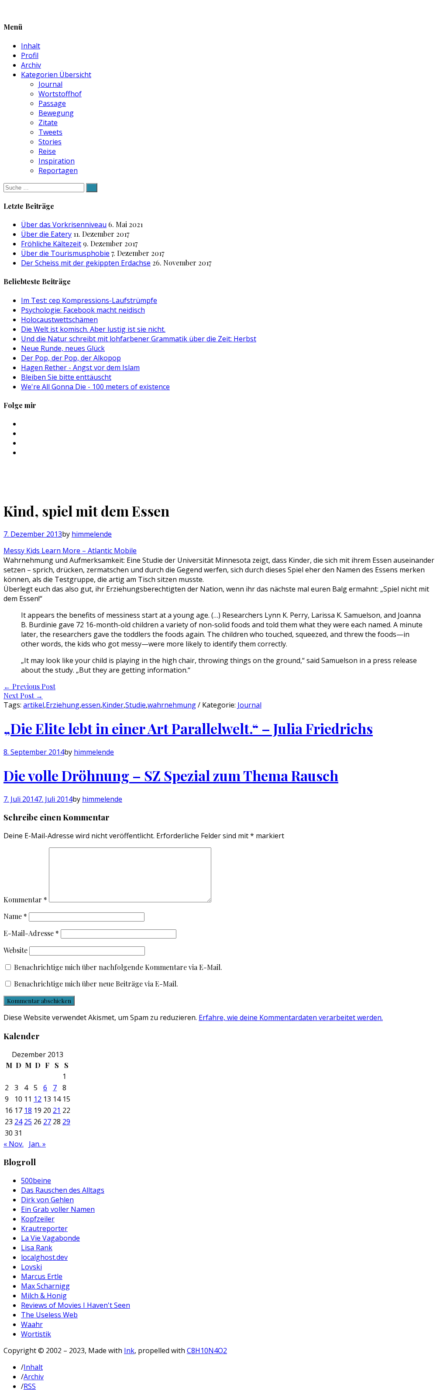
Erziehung (62, 705)
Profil (29, 55)
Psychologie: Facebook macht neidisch (83, 310)
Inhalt (30, 46)
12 (37, 1099)
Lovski (31, 1267)
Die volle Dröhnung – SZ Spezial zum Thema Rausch (170, 775)
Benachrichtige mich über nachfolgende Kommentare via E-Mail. (118, 967)
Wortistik (36, 1334)
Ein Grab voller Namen (58, 1209)
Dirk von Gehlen (47, 1199)
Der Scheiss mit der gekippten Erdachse (86, 263)
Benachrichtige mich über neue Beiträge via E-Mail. (96, 983)
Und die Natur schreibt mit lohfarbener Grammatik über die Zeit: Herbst (138, 339)
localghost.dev (44, 1257)
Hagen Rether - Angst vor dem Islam (80, 367)
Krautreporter (44, 1228)
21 (57, 1110)
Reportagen (58, 170)
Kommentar (25, 899)
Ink (129, 1350)
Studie (135, 705)
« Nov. (13, 1144)
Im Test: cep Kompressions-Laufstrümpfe (89, 300)
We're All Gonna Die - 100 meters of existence (95, 386)
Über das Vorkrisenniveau (64, 224)
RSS (30, 1386)
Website (15, 950)
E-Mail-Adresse (31, 933)
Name (15, 916)
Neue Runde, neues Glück (63, 348)
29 (66, 1121)
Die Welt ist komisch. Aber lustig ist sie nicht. (93, 329)
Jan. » (37, 1144)
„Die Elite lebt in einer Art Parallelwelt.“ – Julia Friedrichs (188, 728)
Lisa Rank (36, 1247)
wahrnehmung (172, 705)
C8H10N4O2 (207, 1350)
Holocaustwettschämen (59, 319)
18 (28, 1110)
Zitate (48, 122)
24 (18, 1121)
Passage (52, 103)
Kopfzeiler (38, 1219)
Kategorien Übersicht (56, 74)
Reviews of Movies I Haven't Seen (75, 1305)
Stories (50, 141)
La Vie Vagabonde (50, 1238)
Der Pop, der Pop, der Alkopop (71, 358)
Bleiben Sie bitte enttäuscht (66, 377)
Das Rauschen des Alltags (62, 1190)
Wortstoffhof (60, 94)
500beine (36, 1180)
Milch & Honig (44, 1295)
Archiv (31, 65)
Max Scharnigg (45, 1286)
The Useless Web (49, 1315)
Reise (47, 151)
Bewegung (56, 113)
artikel (33, 705)
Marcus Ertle (41, 1276)
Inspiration (56, 161)
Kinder (113, 705)
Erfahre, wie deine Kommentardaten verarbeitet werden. (291, 1017)
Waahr (32, 1324)
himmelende (92, 534)
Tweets (50, 132)
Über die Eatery (46, 234)
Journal (50, 84)
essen (90, 705)
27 (47, 1121)
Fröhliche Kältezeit (51, 243)
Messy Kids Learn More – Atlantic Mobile (70, 550)
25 (28, 1121)
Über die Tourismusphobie (65, 253)
